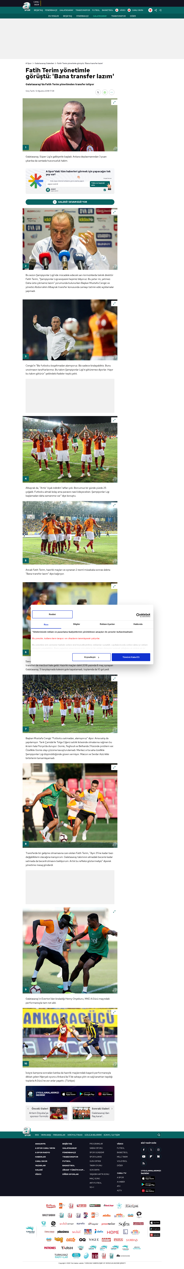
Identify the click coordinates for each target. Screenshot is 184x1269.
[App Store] (69, 1094)
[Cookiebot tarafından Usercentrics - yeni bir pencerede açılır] (138, 615)
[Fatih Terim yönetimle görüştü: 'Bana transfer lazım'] (70, 124)
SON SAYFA (94, 1170)
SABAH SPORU (96, 1148)
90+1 (92, 1187)
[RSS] (143, 1163)
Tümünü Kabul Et (131, 657)
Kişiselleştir (90, 657)
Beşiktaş (67, 16)
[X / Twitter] (151, 1149)
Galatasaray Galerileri (44, 63)
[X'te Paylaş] (98, 92)
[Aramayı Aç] (159, 1134)
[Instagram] (158, 1149)
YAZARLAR (40, 1165)
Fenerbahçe (82, 16)
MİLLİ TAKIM (122, 1157)
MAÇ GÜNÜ (95, 1178)
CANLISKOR (36, 3)
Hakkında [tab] (137, 624)
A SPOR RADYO (42, 1152)
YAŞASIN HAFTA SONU (99, 1174)
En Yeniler (53, 16)
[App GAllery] (105, 1094)
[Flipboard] (151, 1156)
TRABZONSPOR (82, 10)
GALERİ (38, 1170)
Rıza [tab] (46, 624)
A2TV (119, 1190)
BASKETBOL (107, 10)
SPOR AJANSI (96, 1157)
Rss (37, 1135)
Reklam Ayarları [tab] (107, 624)
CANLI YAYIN (137, 10)
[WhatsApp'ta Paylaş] (105, 92)
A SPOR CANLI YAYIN (45, 1148)
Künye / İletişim (112, 1135)
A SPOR (120, 1177)
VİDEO (122, 10)
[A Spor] (27, 6)
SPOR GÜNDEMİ (97, 1152)
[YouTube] (143, 1156)
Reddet (52, 614)
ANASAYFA (40, 1144)
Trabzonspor (118, 16)
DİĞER (120, 1165)
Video (120, 1144)
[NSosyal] (158, 1156)
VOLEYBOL (122, 1161)
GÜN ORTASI (95, 1161)
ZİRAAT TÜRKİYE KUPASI (74, 1170)
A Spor (29, 63)
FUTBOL (96, 10)
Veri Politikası (74, 1135)
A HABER (121, 1182)
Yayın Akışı (46, 1135)
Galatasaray (100, 16)
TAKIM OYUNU (96, 1165)
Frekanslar (59, 1135)
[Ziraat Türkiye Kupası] (150, 10)
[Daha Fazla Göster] (111, 92)
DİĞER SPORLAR (70, 1174)
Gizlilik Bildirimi (93, 1135)
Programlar (96, 1144)
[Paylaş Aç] (156, 10)
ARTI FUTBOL (96, 1183)
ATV (118, 1186)
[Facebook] (143, 1149)
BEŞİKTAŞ (38, 10)
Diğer (133, 16)
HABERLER (40, 1157)
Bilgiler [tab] (76, 624)
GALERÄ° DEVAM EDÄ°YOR (72, 202)
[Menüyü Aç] (160, 10)
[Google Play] (87, 1094)
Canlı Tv (121, 1173)
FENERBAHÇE (51, 10)
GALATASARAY (66, 10)
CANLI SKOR (41, 1161)
